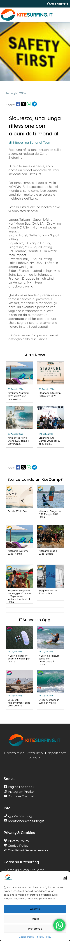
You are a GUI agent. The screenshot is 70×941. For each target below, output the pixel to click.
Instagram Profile (20, 791)
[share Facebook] (18, 105)
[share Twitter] (23, 105)
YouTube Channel (20, 796)
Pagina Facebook (20, 787)
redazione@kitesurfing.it (25, 821)
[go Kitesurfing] (35, 746)
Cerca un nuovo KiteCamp (25, 870)
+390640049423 (19, 816)
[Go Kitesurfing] (35, 14)
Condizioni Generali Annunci (28, 850)
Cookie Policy (26, 936)
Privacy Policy (43, 936)
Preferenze (35, 928)
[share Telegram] (34, 105)
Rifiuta (35, 918)
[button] (64, 878)
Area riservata (59, 3)
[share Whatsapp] (29, 105)
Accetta (35, 909)
